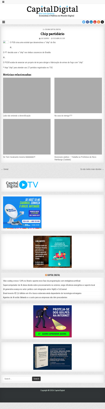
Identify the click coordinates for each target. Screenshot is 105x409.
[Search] (102, 21)
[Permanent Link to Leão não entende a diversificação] (26, 95)
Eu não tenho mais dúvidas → (92, 169)
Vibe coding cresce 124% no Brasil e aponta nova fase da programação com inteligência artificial (41, 281)
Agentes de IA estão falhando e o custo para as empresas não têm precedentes (35, 297)
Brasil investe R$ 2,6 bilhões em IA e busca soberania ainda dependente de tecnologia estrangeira (42, 293)
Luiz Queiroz (45, 38)
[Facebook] (87, 21)
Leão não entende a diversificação (16, 115)
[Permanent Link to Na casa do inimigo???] (78, 95)
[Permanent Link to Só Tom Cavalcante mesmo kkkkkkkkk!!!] (26, 137)
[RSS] (98, 21)
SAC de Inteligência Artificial (98, 408)
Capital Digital (53, 275)
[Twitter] (83, 21)
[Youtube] (94, 21)
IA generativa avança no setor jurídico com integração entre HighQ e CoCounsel (35, 289)
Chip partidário (52, 34)
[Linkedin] (91, 21)
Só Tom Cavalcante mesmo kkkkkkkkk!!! (19, 157)
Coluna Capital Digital (53, 29)
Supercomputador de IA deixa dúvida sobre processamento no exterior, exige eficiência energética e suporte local (49, 285)
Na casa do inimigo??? (63, 115)
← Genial (4, 169)
